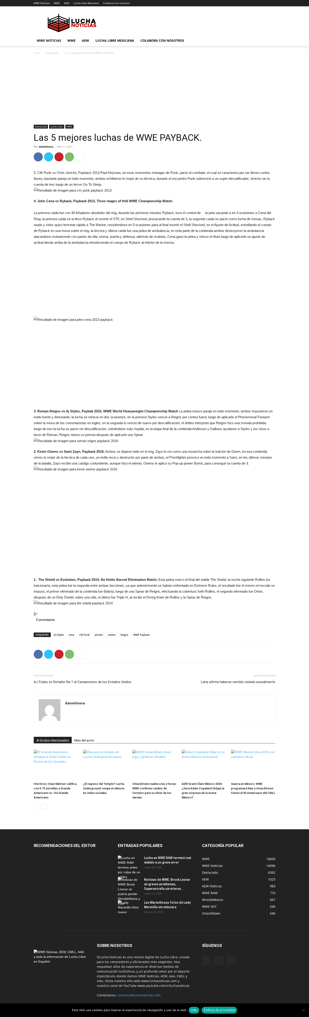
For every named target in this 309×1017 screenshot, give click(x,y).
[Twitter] (48, 156)
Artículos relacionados (52, 740)
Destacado (52, 53)
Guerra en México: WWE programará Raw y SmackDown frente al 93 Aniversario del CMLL (253, 788)
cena (71, 634)
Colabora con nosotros (116, 3)
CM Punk (84, 634)
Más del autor (84, 740)
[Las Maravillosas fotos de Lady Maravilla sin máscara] (129, 908)
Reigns (124, 634)
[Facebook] (38, 156)
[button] (269, 41)
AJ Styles (59, 634)
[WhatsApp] (69, 156)
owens (112, 634)
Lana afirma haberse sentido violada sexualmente (238, 682)
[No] (303, 1010)
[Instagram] (218, 960)
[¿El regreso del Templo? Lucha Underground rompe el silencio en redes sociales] (105, 765)
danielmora (46, 146)
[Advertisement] (154, 91)
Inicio (37, 53)
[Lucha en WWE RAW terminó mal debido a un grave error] (129, 867)
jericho (99, 634)
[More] (80, 156)
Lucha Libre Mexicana (86, 3)
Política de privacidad (219, 1010)
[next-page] (44, 806)
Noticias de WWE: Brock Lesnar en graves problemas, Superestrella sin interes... (167, 884)
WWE (57, 3)
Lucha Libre (56, 126)
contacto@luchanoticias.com (139, 995)
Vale (194, 1010)
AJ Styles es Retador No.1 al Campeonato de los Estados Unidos (82, 682)
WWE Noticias (42, 3)
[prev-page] (36, 806)
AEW (66, 3)
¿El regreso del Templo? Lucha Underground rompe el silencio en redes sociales (103, 788)
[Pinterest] (59, 156)
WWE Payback (141, 634)
